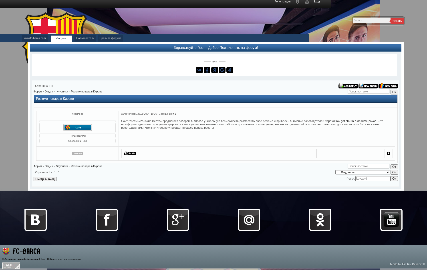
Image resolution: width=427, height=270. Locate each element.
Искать (397, 21)
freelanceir (77, 113)
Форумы (61, 38)
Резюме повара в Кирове (86, 91)
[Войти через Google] (222, 70)
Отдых (49, 91)
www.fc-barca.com (35, 38)
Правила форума (110, 38)
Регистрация (283, 1)
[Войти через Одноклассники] (229, 70)
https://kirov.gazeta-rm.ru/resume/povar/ (351, 121)
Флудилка (62, 91)
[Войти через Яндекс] (214, 70)
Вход (317, 1)
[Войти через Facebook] (207, 70)
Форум (38, 91)
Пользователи (85, 38)
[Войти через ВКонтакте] (199, 70)
